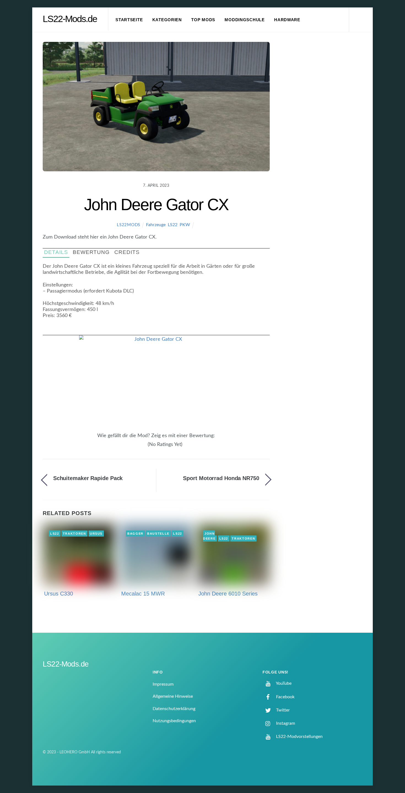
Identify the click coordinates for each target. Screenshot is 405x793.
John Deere (209, 536)
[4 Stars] (141, 447)
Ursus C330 (58, 594)
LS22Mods (128, 225)
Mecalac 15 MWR (143, 594)
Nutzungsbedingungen (174, 721)
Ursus (96, 533)
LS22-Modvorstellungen (299, 736)
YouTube (283, 683)
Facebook (285, 697)
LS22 (172, 225)
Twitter (282, 710)
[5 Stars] (144, 447)
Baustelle (158, 533)
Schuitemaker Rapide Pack (88, 478)
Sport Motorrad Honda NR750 (221, 478)
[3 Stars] (138, 447)
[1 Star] (131, 447)
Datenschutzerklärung (174, 709)
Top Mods (203, 20)
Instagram (285, 723)
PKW (185, 225)
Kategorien (167, 20)
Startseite (129, 20)
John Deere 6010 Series (228, 594)
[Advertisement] (324, 133)
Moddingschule (245, 20)
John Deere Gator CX (156, 204)
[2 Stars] (134, 447)
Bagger (135, 533)
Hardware (287, 20)
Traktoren (74, 533)
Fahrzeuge (156, 225)
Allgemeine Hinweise (173, 696)
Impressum (163, 684)
